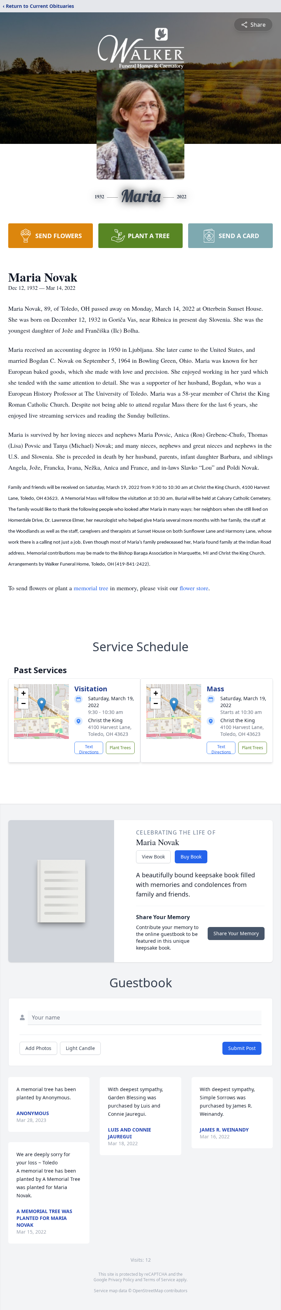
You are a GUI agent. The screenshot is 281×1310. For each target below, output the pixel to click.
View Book (153, 856)
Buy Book (191, 856)
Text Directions (89, 749)
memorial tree (91, 588)
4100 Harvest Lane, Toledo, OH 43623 (110, 730)
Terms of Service (159, 1280)
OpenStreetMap (148, 1291)
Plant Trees (120, 748)
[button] (41, 704)
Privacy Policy (121, 1280)
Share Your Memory (236, 933)
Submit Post (242, 1048)
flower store (194, 588)
